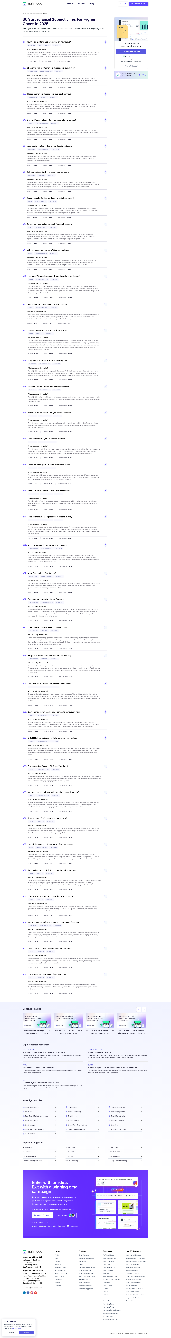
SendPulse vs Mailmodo (133, 1282)
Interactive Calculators (110, 1313)
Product (82, 1251)
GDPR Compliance (61, 1273)
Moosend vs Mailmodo (133, 1279)
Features (57, 1261)
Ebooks (105, 1292)
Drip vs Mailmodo (131, 1285)
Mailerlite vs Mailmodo (133, 1267)
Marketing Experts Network (112, 1310)
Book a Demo (59, 1276)
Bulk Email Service (85, 1279)
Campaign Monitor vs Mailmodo (136, 1295)
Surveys (81, 1264)
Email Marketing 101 (109, 1258)
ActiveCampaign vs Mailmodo (135, 1258)
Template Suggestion (86, 1289)
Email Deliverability (85, 1270)
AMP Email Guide (108, 1255)
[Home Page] (32, 3)
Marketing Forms (108, 1307)
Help (56, 1258)
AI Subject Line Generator (111, 1279)
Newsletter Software (85, 1285)
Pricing (57, 1255)
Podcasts (106, 1295)
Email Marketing (84, 1255)
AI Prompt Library (108, 1316)
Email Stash (106, 1273)
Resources (107, 1251)
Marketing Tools (108, 1304)
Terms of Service (116, 1333)
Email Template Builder (86, 1273)
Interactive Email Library (110, 1319)
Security (57, 1282)
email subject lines (34, 13)
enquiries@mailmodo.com (32, 1288)
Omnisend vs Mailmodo (133, 1273)
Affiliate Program (60, 1270)
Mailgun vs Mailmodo (132, 1298)
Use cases (106, 1282)
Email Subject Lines (109, 1267)
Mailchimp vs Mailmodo (133, 1255)
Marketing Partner (60, 1267)
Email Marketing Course (110, 1276)
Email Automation (84, 1282)
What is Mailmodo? (131, 66)
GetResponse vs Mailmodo (134, 1289)
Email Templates (108, 1261)
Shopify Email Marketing (87, 1267)
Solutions (58, 1285)
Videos (105, 1298)
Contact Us (58, 1279)
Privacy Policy (130, 1333)
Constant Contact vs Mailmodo (136, 1261)
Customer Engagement (86, 1258)
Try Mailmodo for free (131, 51)
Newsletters (107, 1301)
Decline (11, 1332)
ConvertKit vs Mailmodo (133, 1301)
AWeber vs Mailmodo (133, 1292)
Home (25, 13)
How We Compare (133, 1251)
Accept (26, 1332)
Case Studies (107, 1285)
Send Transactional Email (87, 1276)
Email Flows (107, 1264)
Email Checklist (108, 1270)
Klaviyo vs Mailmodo (132, 1264)
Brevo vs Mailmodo (132, 1270)
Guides (105, 1289)
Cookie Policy (143, 1333)
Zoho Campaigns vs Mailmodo (135, 1276)
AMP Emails (82, 1261)
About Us (58, 1264)
